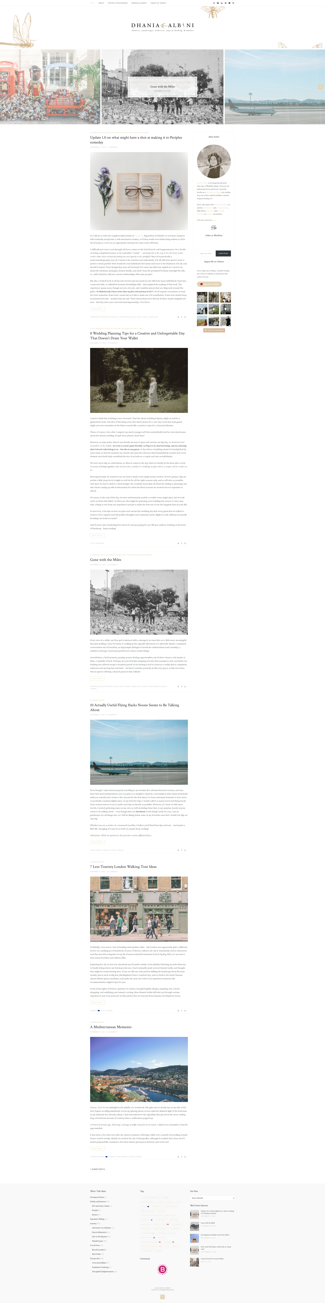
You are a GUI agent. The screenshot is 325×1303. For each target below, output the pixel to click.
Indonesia (210, 211)
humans (210, 214)
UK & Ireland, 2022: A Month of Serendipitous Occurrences (39, 86)
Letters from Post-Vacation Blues (212, 1259)
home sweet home (148, 1211)
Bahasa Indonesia (148, 1202)
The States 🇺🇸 (169, 1242)
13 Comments (112, 872)
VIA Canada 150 (146, 1251)
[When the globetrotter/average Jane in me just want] (214, 321)
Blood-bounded (98, 1250)
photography (177, 1224)
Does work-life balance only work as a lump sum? (216, 1248)
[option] (162, 86)
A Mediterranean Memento (111, 1027)
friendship (95, 317)
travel (94, 689)
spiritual (161, 1237)
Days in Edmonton (99, 1232)
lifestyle (161, 1211)
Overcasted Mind (141, 133)
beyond (220, 211)
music (157, 1224)
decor (179, 1202)
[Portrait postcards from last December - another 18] (225, 297)
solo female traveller (148, 317)
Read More (96, 309)
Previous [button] (4, 86)
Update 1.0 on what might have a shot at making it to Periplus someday (136, 140)
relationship (175, 1229)
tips (93, 543)
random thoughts (110, 317)
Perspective (95, 1258)
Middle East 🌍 (146, 1220)
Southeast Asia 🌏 (148, 1237)
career (94, 1157)
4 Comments (112, 715)
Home (92, 3)
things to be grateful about (154, 686)
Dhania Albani (202, 183)
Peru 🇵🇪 (166, 1224)
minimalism (173, 1220)
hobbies (200, 214)
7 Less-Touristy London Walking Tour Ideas (123, 866)
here (214, 220)
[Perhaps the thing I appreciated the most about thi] (202, 321)
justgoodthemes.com (166, 1290)
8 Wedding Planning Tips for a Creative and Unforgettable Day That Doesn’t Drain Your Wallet (137, 336)
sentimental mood (128, 317)
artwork (165, 1197)
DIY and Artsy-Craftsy (102, 328)
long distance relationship (151, 1215)
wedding (100, 543)
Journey (93, 1223)
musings (224, 205)
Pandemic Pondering (100, 1267)
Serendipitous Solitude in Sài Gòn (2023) (215, 1235)
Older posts (98, 1169)
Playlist (95, 1210)
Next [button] (320, 86)
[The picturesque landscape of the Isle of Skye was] (202, 309)
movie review (146, 1224)
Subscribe (223, 253)
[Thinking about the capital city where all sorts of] (225, 321)
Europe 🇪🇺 (95, 1011)
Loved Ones (95, 1245)
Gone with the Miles (162, 87)
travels (217, 205)
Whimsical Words (139, 3)
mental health (222, 208)
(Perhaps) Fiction (140, 82)
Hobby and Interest (98, 1202)
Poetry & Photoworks (118, 3)
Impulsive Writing (157, 82)
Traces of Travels (158, 3)
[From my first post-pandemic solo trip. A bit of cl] (225, 309)
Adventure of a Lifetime (19, 80)
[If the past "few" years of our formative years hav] (202, 297)
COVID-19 (170, 1202)
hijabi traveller (170, 1206)
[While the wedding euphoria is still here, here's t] (214, 297)
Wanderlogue (64, 80)
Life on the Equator (123, 328)
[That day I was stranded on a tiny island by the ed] (214, 309)
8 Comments (113, 343)
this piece (138, 236)
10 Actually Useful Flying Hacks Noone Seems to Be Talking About (285, 86)
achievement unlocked (150, 1197)
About (101, 3)
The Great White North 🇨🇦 (151, 1242)
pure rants (145, 1229)
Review (95, 1215)
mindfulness (208, 208)
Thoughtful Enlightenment (44, 80)
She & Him (137, 328)
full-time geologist (213, 192)
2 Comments (113, 147)
